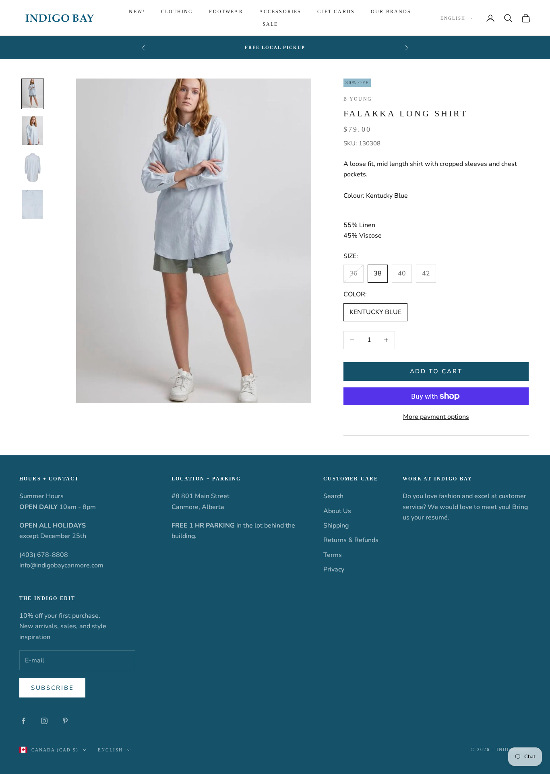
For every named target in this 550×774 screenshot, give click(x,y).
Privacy (333, 569)
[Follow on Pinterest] (65, 721)
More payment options (436, 416)
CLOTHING (177, 11)
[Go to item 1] (32, 94)
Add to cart (436, 371)
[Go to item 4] (32, 204)
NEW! (137, 11)
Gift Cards (336, 11)
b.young (357, 99)
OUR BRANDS (391, 11)
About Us (337, 511)
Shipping (336, 525)
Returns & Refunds (350, 540)
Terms (332, 554)
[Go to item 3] (32, 167)
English (452, 18)
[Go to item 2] (32, 131)
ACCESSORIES (280, 11)
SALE (270, 24)
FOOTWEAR (226, 11)
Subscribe (52, 688)
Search (333, 496)
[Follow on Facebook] (23, 721)
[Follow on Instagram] (44, 721)
